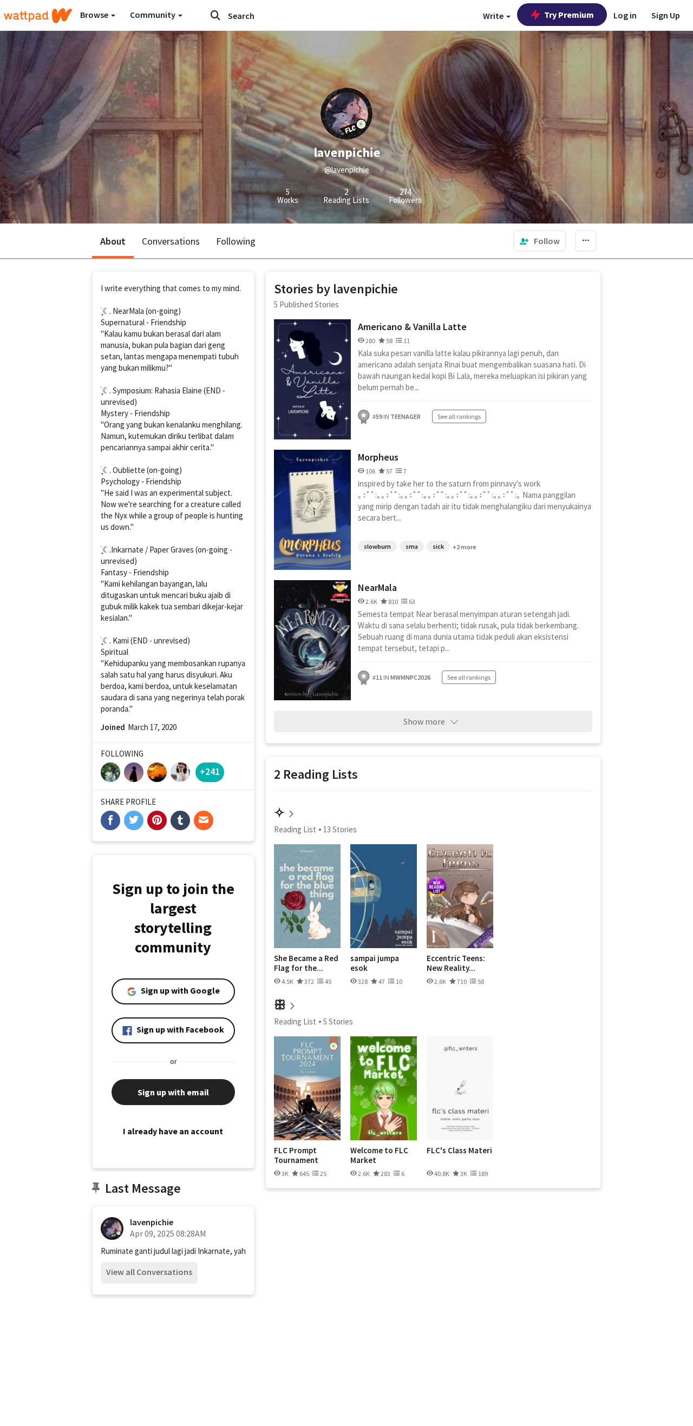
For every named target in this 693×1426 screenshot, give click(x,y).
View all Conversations (149, 1271)
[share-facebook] (110, 820)
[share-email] (203, 820)
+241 (210, 771)
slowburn (377, 546)
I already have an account (173, 1131)
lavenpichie (151, 1222)
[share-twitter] (133, 820)
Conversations (171, 241)
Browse (95, 14)
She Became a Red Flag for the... (306, 963)
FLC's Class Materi (459, 1150)
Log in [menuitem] (625, 15)
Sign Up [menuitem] (665, 15)
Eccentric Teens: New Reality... (456, 963)
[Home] (38, 15)
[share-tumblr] (180, 820)
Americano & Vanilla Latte (412, 326)
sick (438, 546)
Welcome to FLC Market (379, 1155)
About (113, 241)
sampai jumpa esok (374, 963)
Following (236, 241)
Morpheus (378, 457)
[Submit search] (215, 15)
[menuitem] (539, 241)
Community (153, 14)
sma (412, 546)
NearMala (377, 587)
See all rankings (459, 416)
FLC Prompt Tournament (296, 1155)
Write (494, 15)
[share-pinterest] (157, 820)
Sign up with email (173, 1092)
